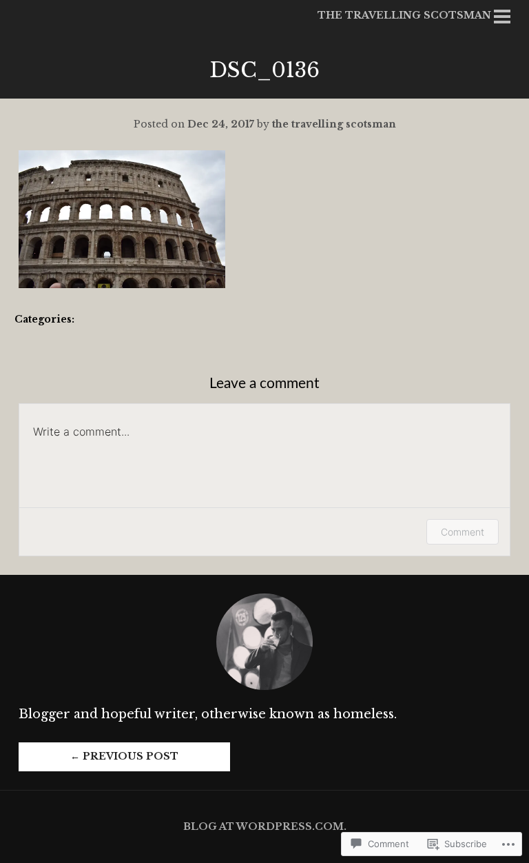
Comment (462, 532)
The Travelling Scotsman (404, 15)
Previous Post (124, 756)
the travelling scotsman (334, 124)
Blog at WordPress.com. (264, 826)
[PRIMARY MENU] (502, 18)
